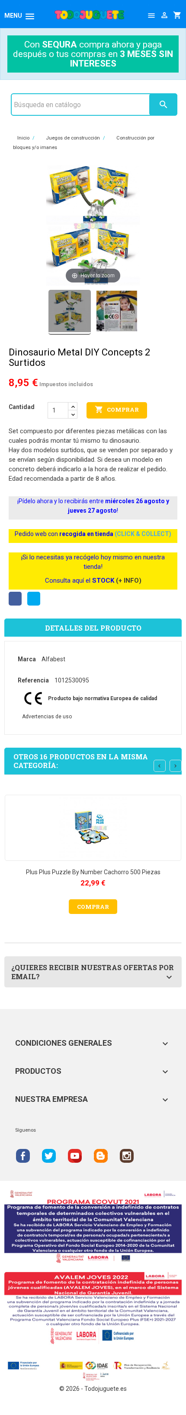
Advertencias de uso (47, 717)
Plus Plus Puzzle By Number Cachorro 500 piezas (93, 872)
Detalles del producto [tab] (93, 627)
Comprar (117, 409)
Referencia (33, 680)
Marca (27, 659)
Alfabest (53, 659)
